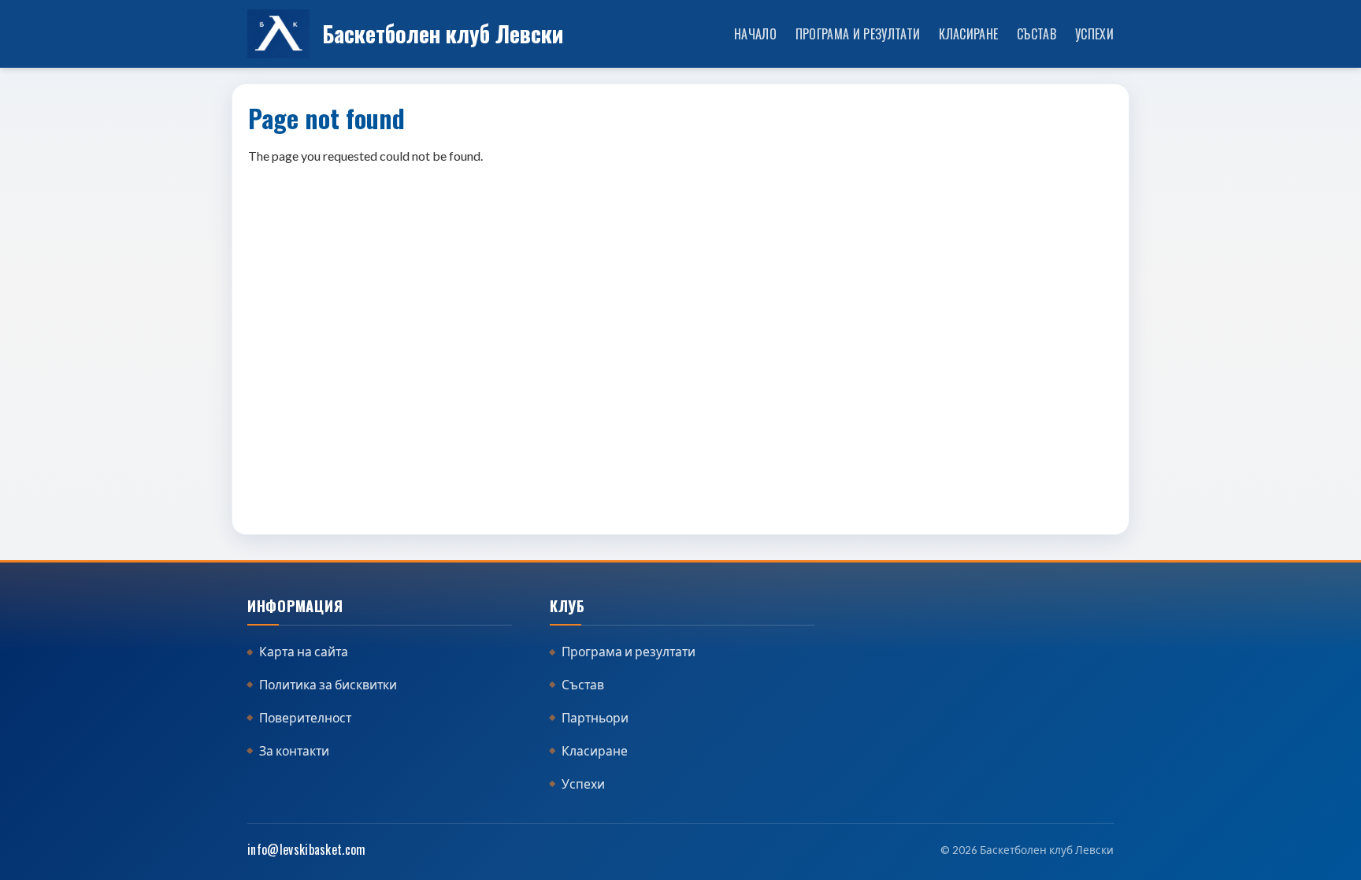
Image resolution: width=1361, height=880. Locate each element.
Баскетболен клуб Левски (442, 33)
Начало (755, 33)
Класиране (968, 33)
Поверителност (305, 718)
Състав (1036, 33)
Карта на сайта (303, 651)
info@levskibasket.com (306, 849)
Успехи (1094, 33)
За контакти (294, 751)
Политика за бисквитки (328, 685)
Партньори (595, 718)
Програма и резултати (857, 33)
